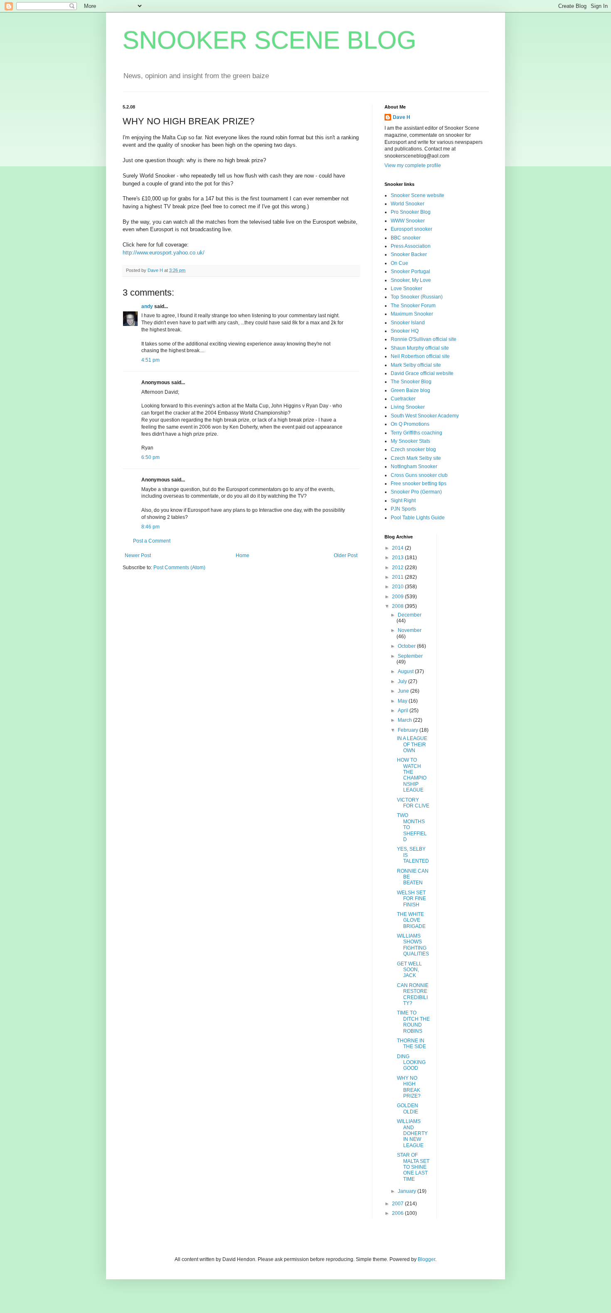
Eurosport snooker (411, 229)
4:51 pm (150, 360)
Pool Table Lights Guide (418, 518)
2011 (398, 577)
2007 (398, 1204)
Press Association (411, 246)
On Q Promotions (410, 424)
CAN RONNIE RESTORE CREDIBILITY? (413, 994)
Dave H (401, 117)
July (403, 681)
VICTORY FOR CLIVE (413, 803)
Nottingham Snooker (414, 466)
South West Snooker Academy (425, 416)
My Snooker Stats (410, 441)
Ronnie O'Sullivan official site (423, 339)
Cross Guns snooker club (419, 475)
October (407, 646)
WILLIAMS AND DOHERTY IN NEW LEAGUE (412, 1133)
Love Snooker (406, 288)
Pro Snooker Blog (411, 212)
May (403, 701)
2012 (398, 567)
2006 (398, 1213)
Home (242, 555)
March (405, 720)
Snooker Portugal (410, 271)
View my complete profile (412, 165)
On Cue (399, 263)
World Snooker (407, 204)
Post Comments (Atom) (179, 567)
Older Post (345, 555)
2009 (398, 597)
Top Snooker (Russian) (417, 297)
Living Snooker (408, 407)
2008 (398, 606)
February (408, 730)
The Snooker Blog (411, 382)
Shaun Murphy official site (420, 348)
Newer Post (138, 555)
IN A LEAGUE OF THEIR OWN (412, 744)
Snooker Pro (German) (416, 492)
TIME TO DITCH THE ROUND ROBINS (413, 1022)
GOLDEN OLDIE (407, 1108)
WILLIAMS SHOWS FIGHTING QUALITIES (413, 945)
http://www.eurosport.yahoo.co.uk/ (163, 252)
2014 (398, 548)
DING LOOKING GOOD (411, 1062)
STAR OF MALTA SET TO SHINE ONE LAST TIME (413, 1167)
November (409, 630)
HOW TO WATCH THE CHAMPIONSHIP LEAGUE (411, 775)
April (403, 710)
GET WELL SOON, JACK (409, 970)
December (409, 615)
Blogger (426, 1259)
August (406, 671)
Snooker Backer (409, 254)
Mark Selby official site (416, 365)
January (407, 1191)
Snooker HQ (405, 331)
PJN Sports (403, 509)
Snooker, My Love (411, 280)
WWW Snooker (408, 221)
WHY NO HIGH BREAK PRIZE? (409, 1087)
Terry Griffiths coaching (416, 433)
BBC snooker (406, 238)
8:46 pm (150, 527)
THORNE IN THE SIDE (411, 1043)
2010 (398, 587)
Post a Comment (151, 541)
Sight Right (403, 500)
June (404, 691)
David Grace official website (422, 373)
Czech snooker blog (413, 449)
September (410, 656)
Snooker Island (408, 323)
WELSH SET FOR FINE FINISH (411, 899)
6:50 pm (150, 457)
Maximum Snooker (412, 314)
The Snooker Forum (413, 306)
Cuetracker (403, 399)
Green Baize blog (410, 390)
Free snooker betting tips (418, 483)
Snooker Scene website (417, 195)
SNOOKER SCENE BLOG (269, 40)
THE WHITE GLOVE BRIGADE (411, 920)
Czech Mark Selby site (416, 458)
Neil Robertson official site (420, 356)
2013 (398, 557)
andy (147, 306)
